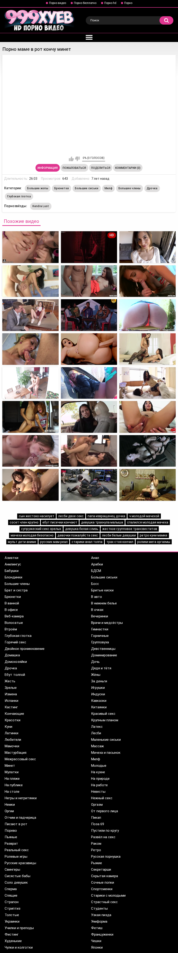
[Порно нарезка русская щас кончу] (89, 417)
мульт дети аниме (22, 542)
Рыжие (96, 863)
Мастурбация (15, 753)
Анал (95, 558)
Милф (108, 188)
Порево (11, 830)
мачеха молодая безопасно (32, 535)
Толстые (12, 915)
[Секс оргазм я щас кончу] (147, 315)
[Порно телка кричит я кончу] (147, 451)
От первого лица (104, 811)
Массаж (97, 746)
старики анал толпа (87, 542)
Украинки (12, 921)
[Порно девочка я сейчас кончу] (147, 417)
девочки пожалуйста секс (77, 535)
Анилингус (13, 564)
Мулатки (12, 772)
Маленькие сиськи (106, 740)
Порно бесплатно (85, 3)
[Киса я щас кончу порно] (30, 315)
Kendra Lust (40, 206)
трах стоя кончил (119, 542)
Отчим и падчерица (20, 817)
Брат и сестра (16, 590)
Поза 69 (97, 824)
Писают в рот (16, 824)
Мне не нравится (77, 159)
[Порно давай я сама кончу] (30, 417)
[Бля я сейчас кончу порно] (30, 281)
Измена (11, 694)
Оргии (9, 811)
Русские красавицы (20, 863)
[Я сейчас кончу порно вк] (89, 281)
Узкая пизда (101, 915)
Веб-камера (14, 616)
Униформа (99, 921)
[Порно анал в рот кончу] (89, 315)
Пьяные (11, 837)
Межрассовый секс (20, 759)
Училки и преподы (19, 928)
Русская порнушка (106, 856)
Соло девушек (16, 882)
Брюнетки (61, 188)
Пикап (96, 817)
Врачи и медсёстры (107, 623)
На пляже (12, 779)
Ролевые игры (16, 856)
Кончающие (14, 714)
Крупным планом (104, 720)
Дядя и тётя (101, 668)
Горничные (100, 636)
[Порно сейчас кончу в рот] (147, 281)
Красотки (12, 720)
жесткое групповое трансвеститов (129, 529)
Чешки (96, 941)
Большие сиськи (86, 188)
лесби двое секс (71, 516)
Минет (10, 766)
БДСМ (96, 571)
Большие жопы (37, 188)
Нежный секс (101, 798)
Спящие (11, 895)
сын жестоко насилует (36, 516)
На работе (99, 785)
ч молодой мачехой (144, 516)
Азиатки (11, 558)
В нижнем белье (104, 603)
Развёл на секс (103, 837)
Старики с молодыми (108, 895)
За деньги (99, 681)
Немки (10, 804)
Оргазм (97, 804)
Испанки (11, 701)
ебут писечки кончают (59, 522)
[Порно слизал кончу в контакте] (89, 383)
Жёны (95, 675)
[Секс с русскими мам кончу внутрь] (30, 383)
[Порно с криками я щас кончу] (30, 349)
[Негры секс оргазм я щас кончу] (147, 485)
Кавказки (98, 701)
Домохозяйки (16, 662)
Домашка (12, 655)
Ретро (96, 850)
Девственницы (103, 649)
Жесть (10, 681)
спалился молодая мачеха (147, 522)
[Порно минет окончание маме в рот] (30, 247)
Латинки (11, 733)
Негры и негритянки (21, 798)
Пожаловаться (74, 168)
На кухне (98, 772)
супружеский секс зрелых (41, 529)
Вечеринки (99, 616)
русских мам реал (54, 542)
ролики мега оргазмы (153, 542)
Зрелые (11, 688)
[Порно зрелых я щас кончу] (147, 247)
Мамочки (12, 746)
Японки (97, 947)
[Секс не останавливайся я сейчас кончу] (89, 485)
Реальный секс (17, 850)
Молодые (98, 766)
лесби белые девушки (119, 535)
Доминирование (104, 655)
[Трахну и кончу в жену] (147, 349)
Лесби (96, 733)
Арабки (97, 564)
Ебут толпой (15, 675)
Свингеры (12, 869)
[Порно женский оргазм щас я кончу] (30, 485)
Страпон (12, 902)
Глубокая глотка (19, 196)
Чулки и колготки (19, 947)
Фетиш (96, 928)
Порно (128, 3)
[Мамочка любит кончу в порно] (147, 383)
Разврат (11, 843)
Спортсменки (101, 889)
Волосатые (14, 623)
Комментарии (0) (127, 168)
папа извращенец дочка (106, 516)
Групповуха (100, 642)
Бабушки (12, 571)
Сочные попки (102, 882)
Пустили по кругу (105, 830)
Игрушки (98, 688)
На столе (12, 791)
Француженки (102, 934)
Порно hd (110, 3)
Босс (95, 584)
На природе (100, 779)
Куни (8, 727)
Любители (13, 740)
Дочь (95, 662)
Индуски (98, 694)
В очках (97, 610)
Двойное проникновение (24, 649)
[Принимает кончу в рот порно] (89, 349)
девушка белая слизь (81, 529)
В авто (96, 597)
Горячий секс (15, 642)
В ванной (12, 603)
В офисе (11, 610)
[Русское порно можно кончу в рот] (30, 451)
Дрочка (152, 188)
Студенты (99, 908)
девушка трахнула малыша (102, 522)
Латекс (97, 727)
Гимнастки (99, 629)
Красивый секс (103, 714)
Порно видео (57, 3)
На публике (14, 785)
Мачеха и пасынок (106, 753)
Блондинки (13, 577)
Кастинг (11, 707)
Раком (96, 843)
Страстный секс (104, 902)
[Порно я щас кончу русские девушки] (89, 451)
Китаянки (99, 707)
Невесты (98, 791)
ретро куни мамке (153, 535)
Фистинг (12, 934)
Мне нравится (71, 159)
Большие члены (129, 188)
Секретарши (101, 869)
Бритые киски (102, 590)
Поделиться (100, 168)
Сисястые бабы (17, 876)
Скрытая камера (104, 876)
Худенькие (13, 941)
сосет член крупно (24, 522)
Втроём (11, 629)
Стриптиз (12, 908)
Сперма (11, 889)
